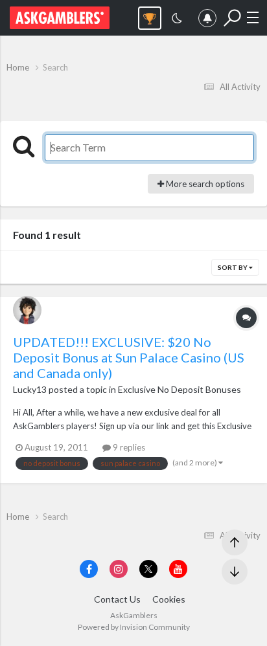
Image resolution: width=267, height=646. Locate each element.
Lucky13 (30, 389)
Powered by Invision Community (134, 627)
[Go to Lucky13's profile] (27, 310)
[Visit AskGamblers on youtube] (178, 569)
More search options (204, 184)
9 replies (128, 447)
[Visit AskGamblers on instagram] (119, 569)
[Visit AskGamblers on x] (148, 569)
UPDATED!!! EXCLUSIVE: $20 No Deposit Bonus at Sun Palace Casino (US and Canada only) (128, 357)
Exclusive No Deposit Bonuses (179, 389)
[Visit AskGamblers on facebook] (89, 569)
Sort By (233, 267)
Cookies (168, 599)
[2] (176, 20)
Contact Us (117, 599)
